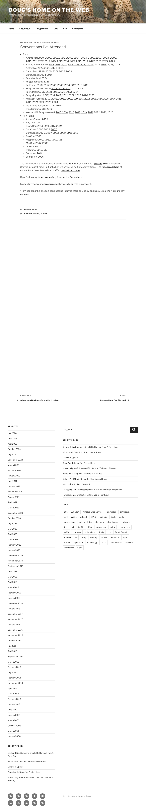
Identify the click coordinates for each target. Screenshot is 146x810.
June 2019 (12, 571)
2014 (39, 153)
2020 (83, 64)
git (73, 527)
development (114, 522)
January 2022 (14, 486)
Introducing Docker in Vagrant (76, 484)
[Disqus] (73, 259)
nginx (112, 527)
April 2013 (12, 688)
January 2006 (14, 736)
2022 (92, 61)
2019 (85, 61)
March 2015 (13, 662)
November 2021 (15, 491)
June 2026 (12, 438)
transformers (116, 542)
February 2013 (14, 699)
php (109, 532)
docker (126, 522)
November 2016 (15, 635)
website (129, 542)
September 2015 (15, 656)
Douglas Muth (51, 43)
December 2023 (15, 460)
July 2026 (12, 433)
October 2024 (14, 449)
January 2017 (14, 624)
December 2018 (15, 603)
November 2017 (15, 619)
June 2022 (12, 481)
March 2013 (13, 693)
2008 (106, 57)
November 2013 (15, 683)
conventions (31, 214)
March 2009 (13, 720)
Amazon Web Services (93, 512)
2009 (113, 57)
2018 (70, 64)
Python (67, 537)
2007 (99, 57)
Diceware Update (16, 766)
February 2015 (14, 667)
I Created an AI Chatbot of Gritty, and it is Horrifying (86, 495)
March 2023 (13, 465)
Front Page (30, 210)
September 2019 (15, 566)
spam (125, 537)
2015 (51, 64)
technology (92, 542)
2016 (57, 64)
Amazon (75, 512)
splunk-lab (78, 542)
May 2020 (12, 529)
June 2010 (12, 709)
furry (44, 214)
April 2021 (12, 502)
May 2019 (12, 577)
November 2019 (15, 560)
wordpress (69, 547)
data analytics (85, 522)
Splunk (67, 542)
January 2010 (14, 715)
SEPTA (104, 537)
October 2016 (14, 640)
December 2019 (15, 555)
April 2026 (12, 444)
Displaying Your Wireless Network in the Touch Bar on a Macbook (92, 489)
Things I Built (41, 28)
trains (103, 542)
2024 (104, 64)
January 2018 (14, 608)
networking (101, 527)
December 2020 (15, 513)
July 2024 (12, 454)
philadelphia (90, 532)
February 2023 (14, 470)
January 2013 (14, 704)
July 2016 (12, 646)
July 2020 (12, 523)
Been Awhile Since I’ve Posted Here (24, 772)
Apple (74, 517)
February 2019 (14, 592)
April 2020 (12, 534)
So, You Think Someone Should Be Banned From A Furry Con (90, 447)
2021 (65, 95)
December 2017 (15, 614)
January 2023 (14, 475)
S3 (75, 537)
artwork (83, 517)
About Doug (24, 28)
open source (124, 527)
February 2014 (14, 677)
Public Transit (121, 532)
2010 (29, 61)
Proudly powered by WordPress (77, 796)
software (115, 537)
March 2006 (13, 731)
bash (113, 517)
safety (83, 537)
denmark (100, 522)
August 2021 (13, 497)
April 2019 (12, 582)
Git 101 (81, 527)
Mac (90, 527)
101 (66, 512)
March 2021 (13, 507)
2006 (42, 133)
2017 (64, 64)
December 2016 (15, 630)
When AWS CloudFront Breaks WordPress (27, 761)
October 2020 (14, 518)
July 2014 (12, 672)
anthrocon (124, 512)
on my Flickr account (80, 184)
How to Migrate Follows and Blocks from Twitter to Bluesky (89, 468)
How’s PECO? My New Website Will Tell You (82, 473)
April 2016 (12, 651)
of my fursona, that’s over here (61, 177)
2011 (34, 61)
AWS (93, 517)
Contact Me (77, 28)
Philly (101, 532)
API (66, 517)
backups (103, 517)
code (121, 517)
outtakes (77, 532)
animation (111, 512)
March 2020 (13, 539)
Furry (55, 28)
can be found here (70, 170)
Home (11, 28)
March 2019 (13, 587)
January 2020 (14, 550)
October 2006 (14, 725)
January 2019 (14, 598)
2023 (47, 68)
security (93, 537)
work (79, 547)
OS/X (66, 532)
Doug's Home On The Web (49, 10)
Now (65, 28)
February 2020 (14, 545)
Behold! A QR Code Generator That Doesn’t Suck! (85, 479)
